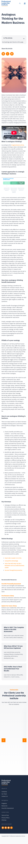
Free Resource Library (8, 595)
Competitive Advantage (11, 561)
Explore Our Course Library (9, 606)
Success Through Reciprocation (13, 570)
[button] (24, 3)
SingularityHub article (17, 145)
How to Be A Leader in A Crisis (13, 558)
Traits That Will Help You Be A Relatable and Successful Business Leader (14, 565)
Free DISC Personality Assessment (11, 584)
